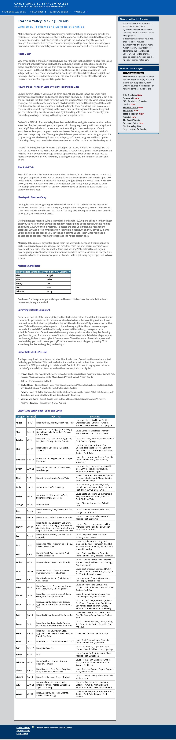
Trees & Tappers (130, 113)
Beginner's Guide (130, 123)
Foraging (127, 117)
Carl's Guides (23, 727)
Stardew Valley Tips (132, 126)
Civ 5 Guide (22, 733)
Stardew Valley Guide (14, 12)
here (147, 60)
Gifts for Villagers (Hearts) (135, 101)
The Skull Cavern (130, 107)
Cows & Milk (128, 98)
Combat (126, 104)
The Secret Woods (131, 120)
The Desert (128, 110)
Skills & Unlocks (130, 95)
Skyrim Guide (23, 730)
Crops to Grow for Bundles (135, 129)
